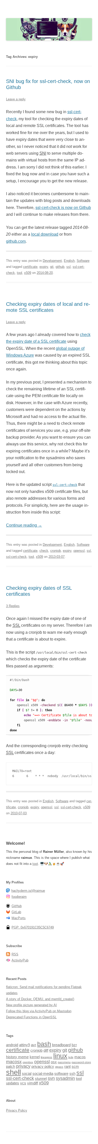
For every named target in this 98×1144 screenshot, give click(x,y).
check (43, 551)
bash (44, 1044)
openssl (79, 551)
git (52, 267)
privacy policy (42, 1066)
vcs (23, 1083)
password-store (81, 1062)
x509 (27, 273)
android (12, 1045)
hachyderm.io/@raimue (28, 891)
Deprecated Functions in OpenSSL (31, 1017)
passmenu (64, 1062)
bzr (74, 1045)
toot (35, 864)
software (61, 1073)
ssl (68, 267)
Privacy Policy (16, 1110)
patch (10, 1066)
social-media (42, 1073)
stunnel (41, 1078)
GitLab (16, 912)
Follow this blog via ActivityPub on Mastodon (38, 1011)
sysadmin (65, 1078)
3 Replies (13, 606)
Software (83, 261)
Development (52, 261)
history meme (17, 1057)
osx (54, 1062)
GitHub (17, 906)
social (26, 1073)
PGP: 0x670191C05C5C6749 (33, 927)
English (69, 261)
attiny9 (24, 1045)
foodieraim (19, 897)
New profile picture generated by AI (31, 1005)
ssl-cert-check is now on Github (63, 207)
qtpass (59, 1066)
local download (44, 234)
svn (51, 1078)
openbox (28, 1062)
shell (13, 1072)
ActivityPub (20, 960)
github (60, 267)
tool (19, 273)
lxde (70, 1057)
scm (75, 1066)
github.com (16, 241)
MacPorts (19, 918)
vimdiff (32, 1083)
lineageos (46, 1057)
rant (67, 1066)
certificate (30, 267)
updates (12, 1083)
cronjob (55, 551)
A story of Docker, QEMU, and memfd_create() (40, 999)
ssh (72, 1073)
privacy (23, 1066)
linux (60, 1056)
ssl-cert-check (16, 557)
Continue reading (24, 525)
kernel (35, 1057)
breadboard (61, 1045)
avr (33, 1045)
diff (45, 1050)
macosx (14, 1061)
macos (80, 1057)
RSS (15, 954)
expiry (43, 267)
